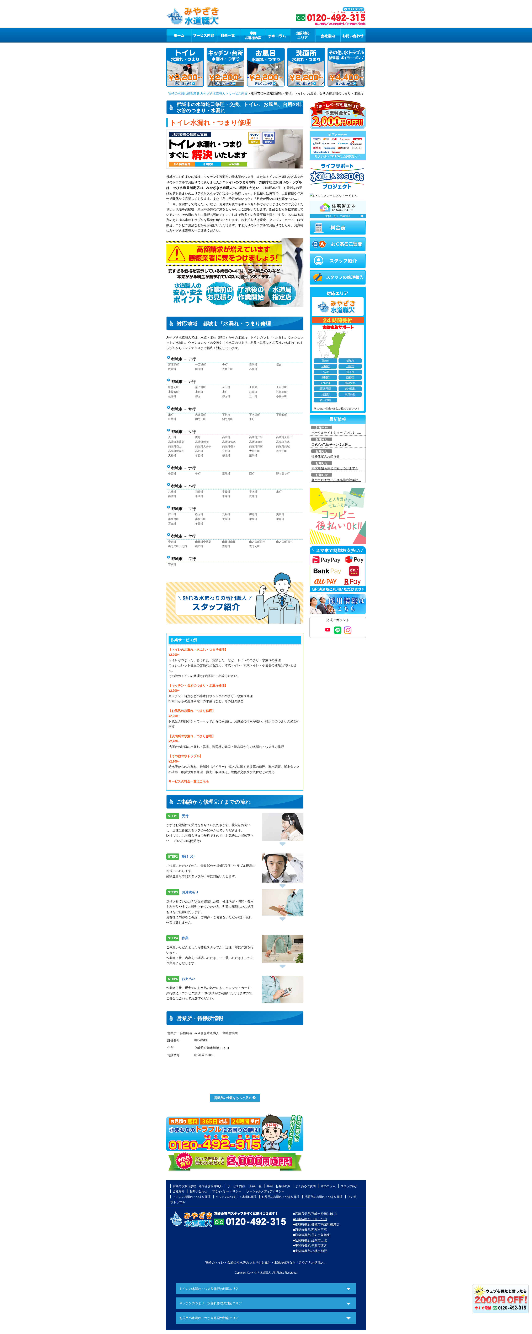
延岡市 (325, 366)
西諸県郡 (325, 388)
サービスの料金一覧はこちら (189, 781)
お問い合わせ (353, 35)
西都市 (350, 377)
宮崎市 (325, 360)
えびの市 (325, 383)
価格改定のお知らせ (326, 456)
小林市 (325, 371)
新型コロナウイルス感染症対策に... (336, 480)
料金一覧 (228, 35)
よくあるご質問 (305, 1186)
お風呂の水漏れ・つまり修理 (280, 1196)
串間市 (325, 377)
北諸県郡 (350, 383)
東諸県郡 (350, 388)
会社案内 (327, 35)
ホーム (178, 35)
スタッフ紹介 (349, 1186)
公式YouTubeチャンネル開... (331, 444)
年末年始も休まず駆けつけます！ (335, 468)
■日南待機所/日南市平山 (310, 1219)
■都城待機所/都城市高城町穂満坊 (316, 1224)
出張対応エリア (303, 35)
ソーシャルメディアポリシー (265, 1191)
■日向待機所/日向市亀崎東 (311, 1235)
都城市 (350, 360)
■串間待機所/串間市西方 (310, 1245)
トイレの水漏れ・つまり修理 (192, 1196)
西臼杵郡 (325, 400)
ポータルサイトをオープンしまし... (336, 432)
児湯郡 (325, 394)
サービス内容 (203, 35)
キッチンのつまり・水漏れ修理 (236, 1196)
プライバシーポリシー (226, 1191)
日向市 (350, 371)
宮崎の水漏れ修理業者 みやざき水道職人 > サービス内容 (208, 93)
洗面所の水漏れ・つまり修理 (323, 1196)
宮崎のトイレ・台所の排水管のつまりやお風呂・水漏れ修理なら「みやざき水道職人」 (266, 1262)
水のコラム (278, 35)
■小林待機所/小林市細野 (310, 1251)
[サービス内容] (196, 35)
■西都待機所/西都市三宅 (310, 1229)
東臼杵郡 (350, 394)
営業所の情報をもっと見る (232, 1098)
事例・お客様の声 (253, 35)
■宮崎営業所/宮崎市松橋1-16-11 (315, 1213)
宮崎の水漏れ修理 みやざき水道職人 (197, 1186)
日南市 (350, 366)
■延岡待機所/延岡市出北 (310, 1240)
